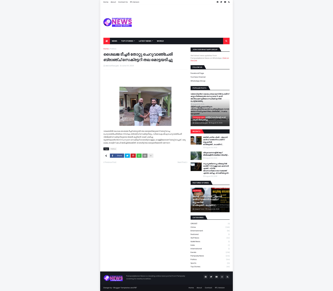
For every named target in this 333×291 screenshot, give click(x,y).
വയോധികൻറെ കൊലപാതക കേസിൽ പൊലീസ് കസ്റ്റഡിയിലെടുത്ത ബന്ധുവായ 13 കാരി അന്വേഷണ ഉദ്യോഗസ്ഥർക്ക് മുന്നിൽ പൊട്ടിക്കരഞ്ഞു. (210, 97)
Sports (210, 263)
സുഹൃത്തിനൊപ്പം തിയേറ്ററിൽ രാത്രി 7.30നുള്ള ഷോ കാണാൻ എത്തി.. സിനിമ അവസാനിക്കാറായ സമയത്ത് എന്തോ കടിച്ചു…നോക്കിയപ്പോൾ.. (216, 168)
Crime (210, 227)
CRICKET (210, 223)
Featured (210, 234)
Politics (113, 49)
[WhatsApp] (139, 156)
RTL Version (220, 287)
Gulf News (210, 238)
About (199, 287)
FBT (135, 287)
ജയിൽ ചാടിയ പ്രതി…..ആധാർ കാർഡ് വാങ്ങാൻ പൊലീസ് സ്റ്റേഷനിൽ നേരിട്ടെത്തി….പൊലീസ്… (215, 141)
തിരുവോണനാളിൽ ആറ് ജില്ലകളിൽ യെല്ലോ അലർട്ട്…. (216, 153)
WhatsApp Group (198, 81)
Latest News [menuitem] (145, 41)
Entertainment (210, 230)
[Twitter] (127, 156)
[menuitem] (106, 41)
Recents (196, 131)
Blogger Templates (121, 287)
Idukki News (210, 241)
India (210, 245)
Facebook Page (197, 73)
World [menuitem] (160, 41)
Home (106, 49)
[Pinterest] (133, 156)
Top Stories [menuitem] (127, 41)
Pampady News (210, 256)
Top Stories (210, 266)
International (210, 248)
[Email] (145, 156)
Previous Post (110, 162)
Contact (208, 287)
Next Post (182, 162)
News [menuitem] (114, 41)
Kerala (210, 252)
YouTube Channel (198, 77)
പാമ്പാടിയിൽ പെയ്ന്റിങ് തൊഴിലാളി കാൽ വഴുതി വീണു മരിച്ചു (209, 118)
